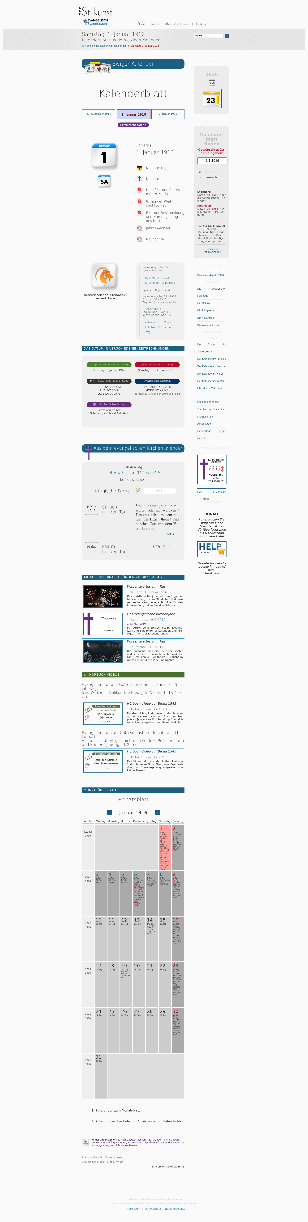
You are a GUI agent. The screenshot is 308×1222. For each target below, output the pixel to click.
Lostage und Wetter (208, 402)
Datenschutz (153, 1208)
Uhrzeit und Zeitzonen (209, 388)
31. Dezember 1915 (98, 113)
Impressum (133, 1208)
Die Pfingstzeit (205, 310)
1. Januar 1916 (133, 114)
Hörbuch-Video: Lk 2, (147, 757)
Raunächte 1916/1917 (146, 647)
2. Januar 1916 (168, 113)
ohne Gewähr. (172, 1139)
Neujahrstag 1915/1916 (134, 472)
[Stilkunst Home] (95, 26)
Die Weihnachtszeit (208, 325)
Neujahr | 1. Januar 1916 (148, 592)
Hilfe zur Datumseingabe (212, 250)
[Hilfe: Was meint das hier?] (178, 421)
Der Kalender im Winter (210, 381)
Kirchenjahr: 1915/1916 (160, 282)
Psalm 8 (161, 546)
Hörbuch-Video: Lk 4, (149, 709)
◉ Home (87, 45)
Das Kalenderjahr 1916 (210, 275)
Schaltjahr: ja (153, 308)
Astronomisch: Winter (159, 322)
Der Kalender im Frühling (211, 359)
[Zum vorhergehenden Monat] (109, 813)
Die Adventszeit (206, 318)
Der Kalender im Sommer (211, 366)
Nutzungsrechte (175, 1208)
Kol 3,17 (172, 534)
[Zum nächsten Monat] (157, 813)
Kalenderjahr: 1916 (157, 277)
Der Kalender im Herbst (210, 373)
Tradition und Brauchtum (211, 409)
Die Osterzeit (204, 303)
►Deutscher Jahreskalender (110, 45)
